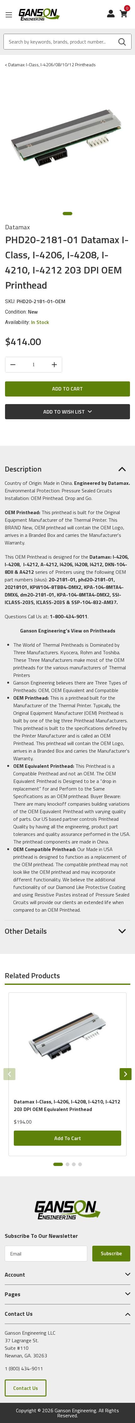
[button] (67, 468)
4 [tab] (80, 1164)
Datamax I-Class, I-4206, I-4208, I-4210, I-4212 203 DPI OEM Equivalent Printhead (67, 1105)
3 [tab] (74, 1164)
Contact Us (25, 1388)
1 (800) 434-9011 (24, 1368)
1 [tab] (67, 213)
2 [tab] (67, 1164)
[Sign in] (113, 17)
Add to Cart (67, 1138)
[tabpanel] (67, 1074)
